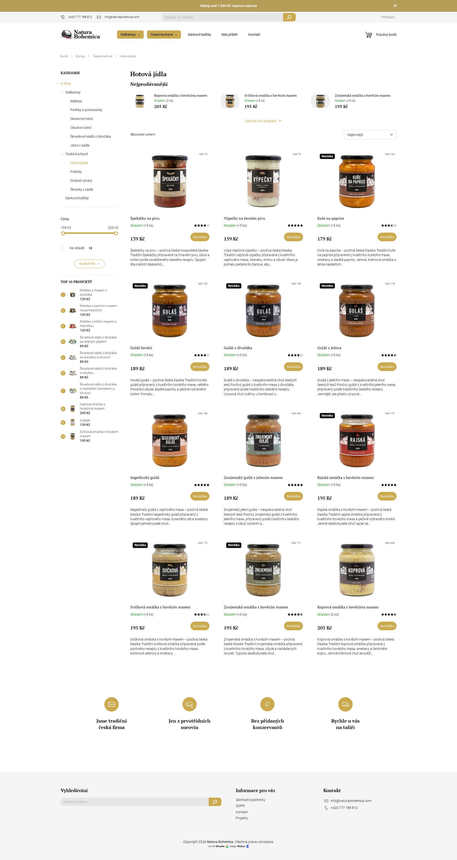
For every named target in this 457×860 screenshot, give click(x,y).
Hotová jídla (79, 163)
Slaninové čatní (81, 119)
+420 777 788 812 (344, 808)
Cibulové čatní (80, 128)
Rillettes (76, 101)
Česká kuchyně (76, 154)
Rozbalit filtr (87, 263)
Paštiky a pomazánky (86, 110)
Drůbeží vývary (81, 181)
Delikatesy (73, 92)
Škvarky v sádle (81, 189)
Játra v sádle (79, 145)
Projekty (242, 818)
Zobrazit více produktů (261, 121)
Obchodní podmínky (250, 800)
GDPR (240, 806)
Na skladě (81, 248)
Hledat (289, 17)
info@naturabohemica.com (351, 801)
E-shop (66, 83)
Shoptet (220, 846)
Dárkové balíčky (77, 198)
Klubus (241, 846)
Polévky (76, 172)
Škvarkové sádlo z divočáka (90, 136)
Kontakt (242, 812)
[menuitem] (130, 34)
